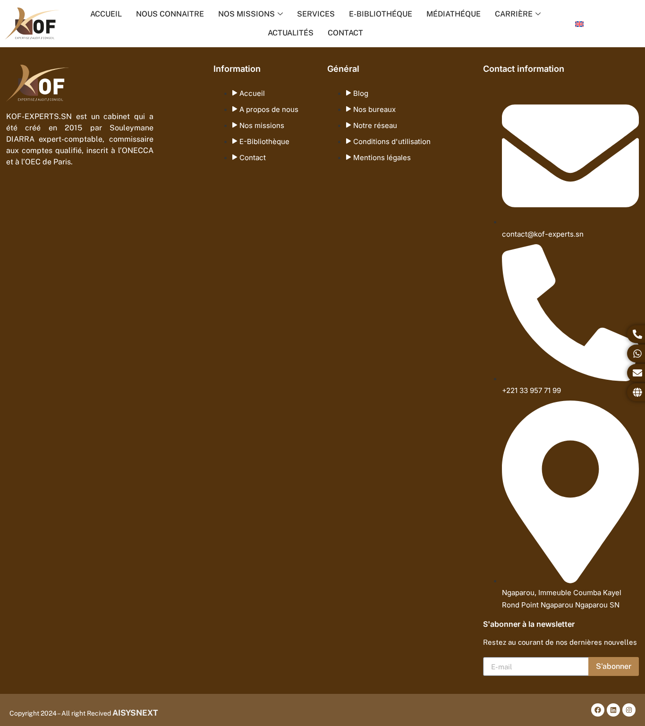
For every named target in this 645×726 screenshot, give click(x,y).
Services (316, 13)
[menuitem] (579, 23)
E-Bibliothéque (380, 13)
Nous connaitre (170, 13)
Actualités (291, 32)
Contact (345, 32)
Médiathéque (453, 13)
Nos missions (246, 13)
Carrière (514, 13)
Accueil (106, 13)
